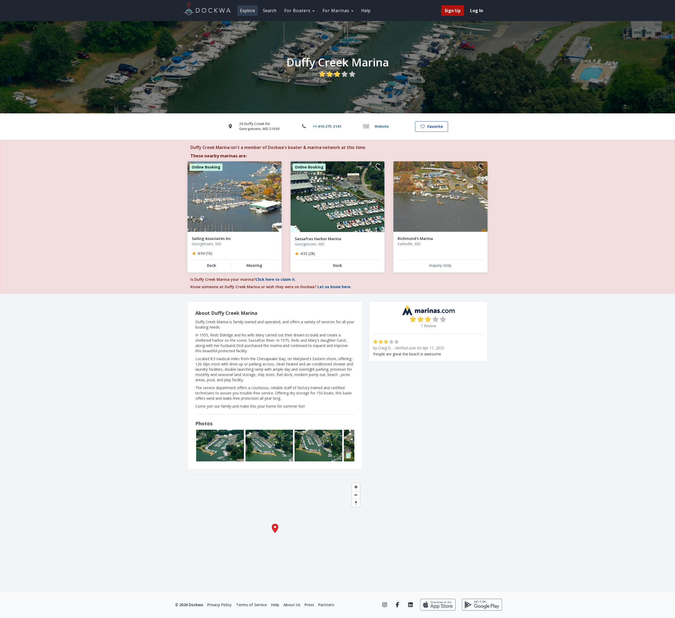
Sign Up (453, 10)
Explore (247, 10)
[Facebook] (397, 605)
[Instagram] (384, 605)
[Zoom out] (356, 495)
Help (365, 10)
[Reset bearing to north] (356, 503)
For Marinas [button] (336, 10)
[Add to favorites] (275, 167)
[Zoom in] (356, 487)
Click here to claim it (275, 279)
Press (309, 604)
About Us (291, 604)
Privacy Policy (219, 604)
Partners (326, 604)
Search (269, 10)
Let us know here (333, 286)
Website (382, 126)
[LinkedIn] (410, 605)
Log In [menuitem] (476, 10)
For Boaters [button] (298, 10)
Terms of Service (251, 604)
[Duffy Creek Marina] (220, 445)
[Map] (275, 533)
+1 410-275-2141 (327, 126)
